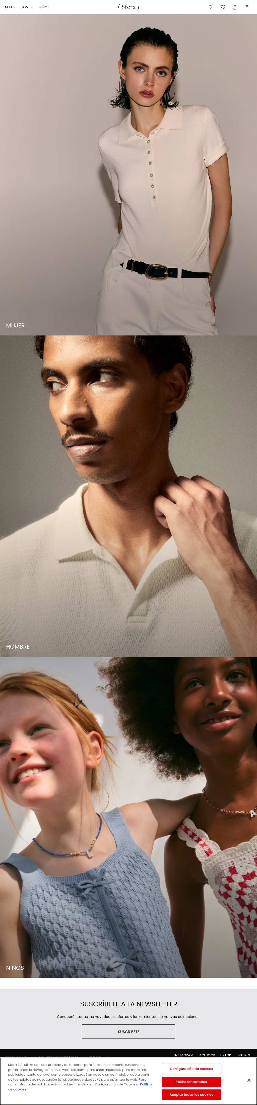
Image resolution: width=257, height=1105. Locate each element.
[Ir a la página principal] (128, 7)
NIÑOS (44, 7)
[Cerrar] (248, 1080)
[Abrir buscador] (211, 7)
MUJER (10, 7)
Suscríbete (128, 1031)
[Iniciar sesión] (247, 7)
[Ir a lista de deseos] (223, 7)
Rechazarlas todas (191, 1081)
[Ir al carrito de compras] (235, 7)
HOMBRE (28, 7)
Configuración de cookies (191, 1068)
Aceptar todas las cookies (191, 1094)
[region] (128, 1081)
